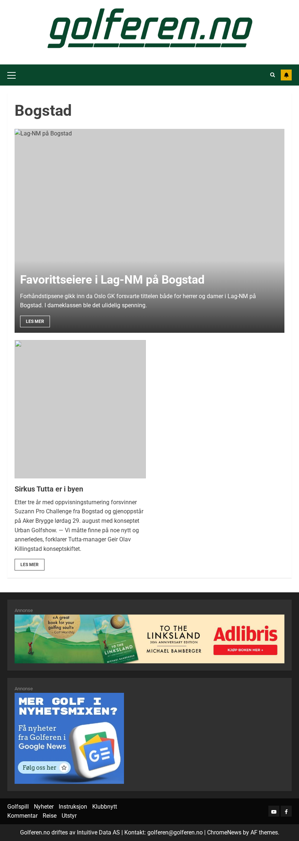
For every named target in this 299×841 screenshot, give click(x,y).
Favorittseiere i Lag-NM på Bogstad (112, 280)
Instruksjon (73, 806)
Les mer (35, 321)
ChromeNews (224, 832)
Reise (50, 815)
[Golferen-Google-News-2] (69, 737)
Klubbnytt (104, 806)
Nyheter (44, 806)
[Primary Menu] (11, 75)
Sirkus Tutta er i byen (49, 489)
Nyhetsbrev (286, 75)
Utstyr (69, 815)
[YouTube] (273, 811)
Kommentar (22, 815)
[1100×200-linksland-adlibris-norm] (149, 638)
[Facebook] (286, 811)
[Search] (272, 75)
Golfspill (18, 806)
